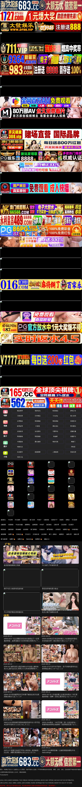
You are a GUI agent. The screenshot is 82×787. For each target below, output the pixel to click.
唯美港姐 (55, 421)
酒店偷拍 (49, 524)
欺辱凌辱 (20, 426)
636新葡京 (75, 529)
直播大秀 (76, 534)
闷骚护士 (73, 436)
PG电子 (39, 520)
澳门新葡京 (34, 529)
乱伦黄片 (71, 524)
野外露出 (73, 426)
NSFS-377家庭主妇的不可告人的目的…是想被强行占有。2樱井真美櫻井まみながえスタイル (21, 751)
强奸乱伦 (37, 411)
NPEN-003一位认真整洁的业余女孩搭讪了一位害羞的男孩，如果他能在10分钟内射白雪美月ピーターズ (22, 641)
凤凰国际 (11, 524)
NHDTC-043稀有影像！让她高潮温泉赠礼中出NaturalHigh (58, 751)
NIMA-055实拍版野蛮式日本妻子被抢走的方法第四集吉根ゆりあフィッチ (21, 695)
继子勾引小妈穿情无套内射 (13, 588)
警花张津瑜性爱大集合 (50, 588)
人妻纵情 (55, 452)
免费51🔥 (11, 534)
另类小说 (20, 457)
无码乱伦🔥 (19, 534)
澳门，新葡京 (53, 534)
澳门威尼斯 (4, 539)
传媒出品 (20, 447)
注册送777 (54, 520)
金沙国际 (44, 534)
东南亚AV (73, 421)
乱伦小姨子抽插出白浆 (50, 612)
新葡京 (68, 520)
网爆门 (73, 442)
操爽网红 (27, 524)
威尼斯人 (3, 520)
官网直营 (25, 520)
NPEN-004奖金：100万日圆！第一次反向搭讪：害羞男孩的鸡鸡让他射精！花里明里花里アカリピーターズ (60, 724)
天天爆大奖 (36, 534)
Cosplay (55, 416)
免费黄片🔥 (38, 539)
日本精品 (37, 416)
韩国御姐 (37, 421)
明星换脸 (37, 436)
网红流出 (55, 426)
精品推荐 (20, 411)
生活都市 (20, 452)
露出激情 (37, 442)
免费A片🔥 (21, 539)
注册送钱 (46, 520)
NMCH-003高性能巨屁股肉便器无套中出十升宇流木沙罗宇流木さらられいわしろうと (22, 723)
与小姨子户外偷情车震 (50, 565)
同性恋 (73, 447)
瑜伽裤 (55, 436)
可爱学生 (55, 431)
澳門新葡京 (50, 529)
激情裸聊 (3, 534)
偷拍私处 (3, 529)
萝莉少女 (73, 411)
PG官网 (10, 520)
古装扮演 (20, 431)
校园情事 (37, 452)
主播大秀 (56, 524)
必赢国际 (3, 524)
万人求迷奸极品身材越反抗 (13, 612)
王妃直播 (63, 524)
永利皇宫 (58, 529)
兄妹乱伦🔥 (29, 539)
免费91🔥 (12, 539)
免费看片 (61, 534)
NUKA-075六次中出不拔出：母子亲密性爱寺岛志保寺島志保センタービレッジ (60, 667)
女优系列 (37, 431)
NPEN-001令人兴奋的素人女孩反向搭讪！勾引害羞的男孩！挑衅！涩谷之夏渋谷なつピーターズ (59, 695)
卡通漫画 (20, 442)
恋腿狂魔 (73, 431)
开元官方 (28, 534)
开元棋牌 (17, 520)
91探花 (37, 426)
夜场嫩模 (18, 529)
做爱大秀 (69, 534)
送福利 (61, 520)
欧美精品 (55, 411)
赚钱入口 (47, 539)
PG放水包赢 (19, 524)
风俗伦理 (73, 452)
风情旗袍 (20, 436)
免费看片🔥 (66, 529)
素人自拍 (73, 416)
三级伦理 (20, 416)
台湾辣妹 (20, 421)
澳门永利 (32, 520)
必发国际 (25, 529)
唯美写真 (55, 442)
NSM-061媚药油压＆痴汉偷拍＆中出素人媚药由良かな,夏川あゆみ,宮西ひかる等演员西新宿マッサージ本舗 (21, 668)
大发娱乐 (42, 529)
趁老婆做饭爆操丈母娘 (12, 565)
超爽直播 (35, 524)
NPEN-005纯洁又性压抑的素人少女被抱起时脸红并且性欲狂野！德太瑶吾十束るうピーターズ (59, 640)
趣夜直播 (11, 529)
